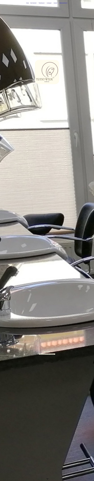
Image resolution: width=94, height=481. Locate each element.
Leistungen (49, 3)
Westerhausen (41, 3)
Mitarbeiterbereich (63, 3)
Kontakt (55, 3)
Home (27, 3)
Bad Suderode (33, 3)
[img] (47, 240)
